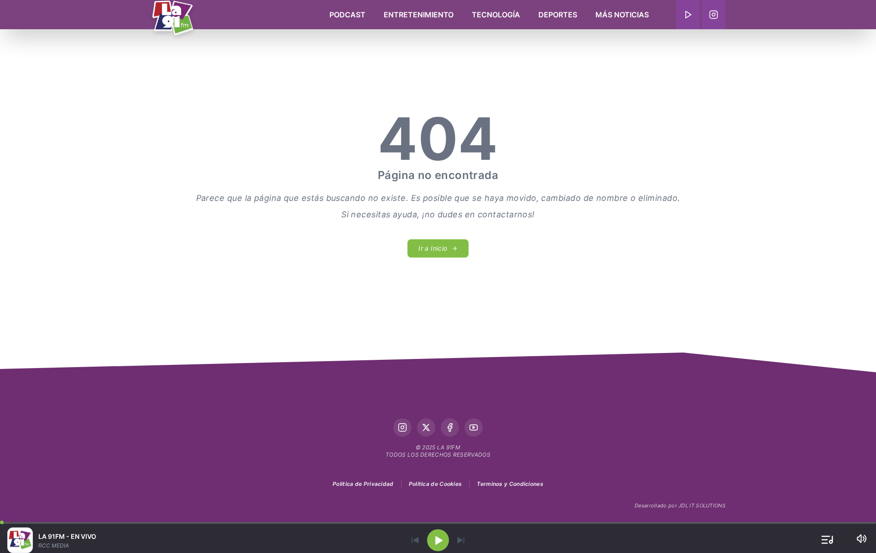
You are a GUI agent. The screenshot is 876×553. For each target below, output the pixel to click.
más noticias (622, 14)
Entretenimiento (419, 14)
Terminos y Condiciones (510, 483)
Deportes (557, 14)
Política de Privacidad (363, 483)
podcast (347, 14)
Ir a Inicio (432, 248)
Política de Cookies (435, 483)
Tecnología (496, 14)
